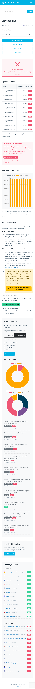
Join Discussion (17, 44)
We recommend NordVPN (10, 157)
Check (30, 11)
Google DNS (15, 267)
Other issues (9, 350)
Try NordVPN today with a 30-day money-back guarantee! (20, 288)
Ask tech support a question (11, 304)
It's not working (10, 345)
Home (4, 8)
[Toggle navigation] (31, 2)
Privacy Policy (17, 686)
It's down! (20, 335)
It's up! (9, 335)
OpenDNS (7, 267)
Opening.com (12, 2)
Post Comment (9, 554)
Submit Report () (17, 40)
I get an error (9, 347)
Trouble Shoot (17, 48)
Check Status (17, 52)
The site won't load (11, 343)
